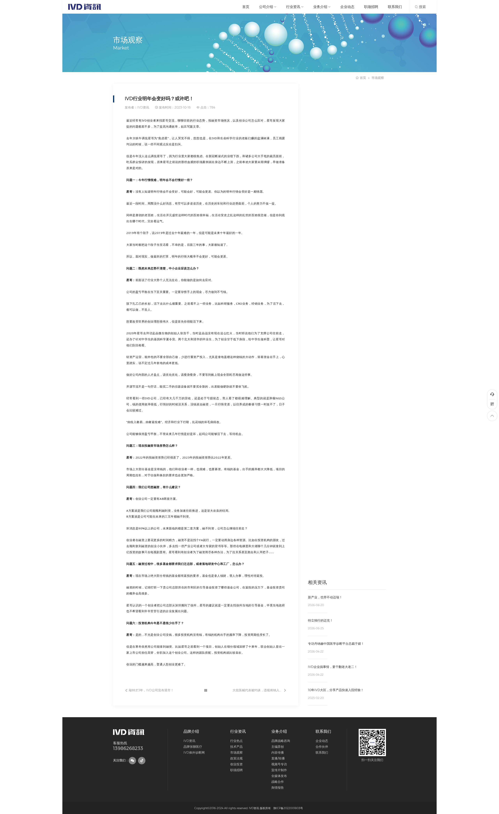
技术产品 (236, 747)
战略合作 (277, 782)
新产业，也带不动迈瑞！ (325, 597)
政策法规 (236, 758)
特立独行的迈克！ (320, 620)
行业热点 (236, 741)
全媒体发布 (279, 776)
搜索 (422, 7)
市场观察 (378, 78)
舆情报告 (277, 787)
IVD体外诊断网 (194, 752)
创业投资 (236, 764)
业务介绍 (320, 7)
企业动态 (347, 7)
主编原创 (277, 747)
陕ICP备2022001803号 (288, 808)
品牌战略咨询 (280, 741)
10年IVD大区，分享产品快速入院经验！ (336, 690)
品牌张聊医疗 (192, 747)
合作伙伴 (322, 747)
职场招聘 (371, 7)
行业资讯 (293, 7)
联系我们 (395, 7)
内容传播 (277, 752)
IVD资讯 (189, 741)
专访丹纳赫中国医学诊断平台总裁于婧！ (336, 644)
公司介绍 (266, 7)
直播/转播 (278, 758)
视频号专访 (279, 764)
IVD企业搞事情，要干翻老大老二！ (332, 667)
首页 (245, 7)
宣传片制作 (279, 770)
